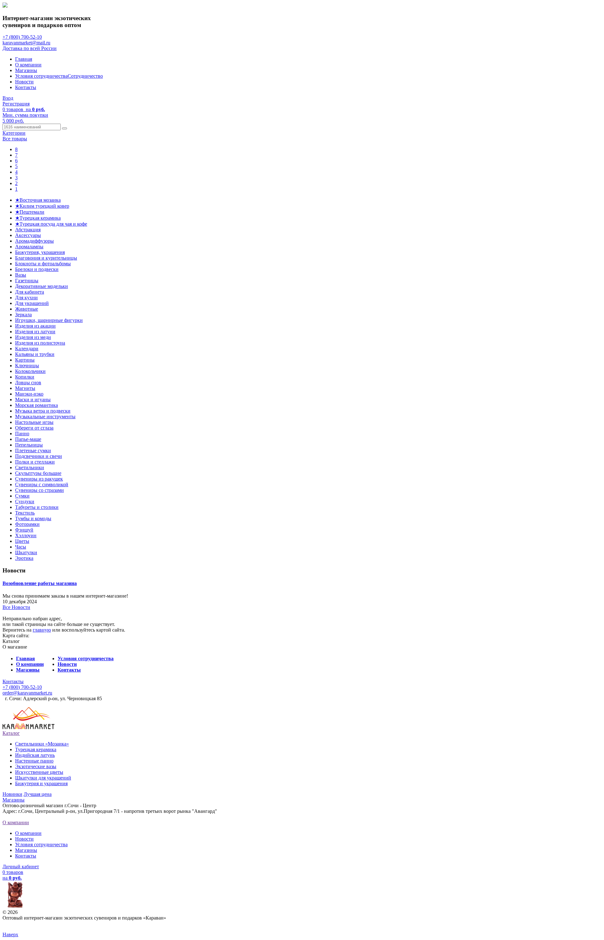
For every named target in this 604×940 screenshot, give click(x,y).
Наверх (10, 934)
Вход (8, 98)
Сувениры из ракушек (39, 478)
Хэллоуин (25, 535)
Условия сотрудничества (41, 76)
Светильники (29, 467)
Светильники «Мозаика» (42, 743)
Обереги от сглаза (34, 428)
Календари (26, 348)
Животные (26, 309)
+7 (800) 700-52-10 (22, 37)
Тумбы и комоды (33, 518)
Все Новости (16, 607)
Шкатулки (26, 552)
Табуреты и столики (37, 507)
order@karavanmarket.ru (27, 692)
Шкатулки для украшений (43, 777)
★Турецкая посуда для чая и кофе (51, 224)
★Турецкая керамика (38, 218)
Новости (24, 81)
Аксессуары (28, 235)
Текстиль (25, 512)
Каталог (11, 733)
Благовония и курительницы (46, 258)
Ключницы (27, 365)
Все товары (15, 138)
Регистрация (16, 103)
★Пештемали (29, 212)
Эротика (24, 558)
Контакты (25, 87)
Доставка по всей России (30, 48)
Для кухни (26, 297)
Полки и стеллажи (35, 461)
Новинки (12, 794)
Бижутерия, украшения (40, 252)
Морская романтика (36, 405)
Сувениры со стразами (39, 490)
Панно (22, 433)
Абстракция (28, 229)
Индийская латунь (35, 755)
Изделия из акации (35, 326)
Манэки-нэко (29, 394)
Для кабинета (29, 292)
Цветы (22, 541)
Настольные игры (34, 422)
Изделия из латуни (35, 331)
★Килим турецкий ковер (42, 206)
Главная (23, 59)
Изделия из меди (33, 337)
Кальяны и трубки (34, 354)
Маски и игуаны (33, 399)
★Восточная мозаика (38, 200)
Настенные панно (34, 760)
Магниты (25, 388)
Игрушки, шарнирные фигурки (49, 320)
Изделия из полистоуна (40, 343)
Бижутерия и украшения (41, 783)
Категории (14, 133)
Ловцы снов (28, 382)
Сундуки (24, 501)
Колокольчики (30, 371)
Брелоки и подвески (37, 269)
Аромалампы (29, 246)
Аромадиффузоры (34, 241)
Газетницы (26, 280)
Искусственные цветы (39, 772)
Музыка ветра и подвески (42, 411)
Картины (25, 360)
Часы (20, 546)
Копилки (24, 377)
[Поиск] (64, 128)
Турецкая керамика (35, 749)
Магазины (26, 70)
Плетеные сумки (33, 450)
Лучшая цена (38, 794)
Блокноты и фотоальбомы (43, 263)
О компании (28, 64)
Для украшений (32, 303)
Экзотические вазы (35, 766)
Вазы (20, 275)
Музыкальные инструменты (45, 416)
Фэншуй (24, 529)
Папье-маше (28, 439)
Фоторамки (27, 524)
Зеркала (23, 314)
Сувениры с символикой (41, 484)
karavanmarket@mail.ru (26, 42)
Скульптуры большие (38, 473)
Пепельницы (29, 444)
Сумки (22, 495)
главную (42, 630)
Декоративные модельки (41, 286)
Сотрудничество (85, 76)
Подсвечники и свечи (38, 456)
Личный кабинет (21, 866)
